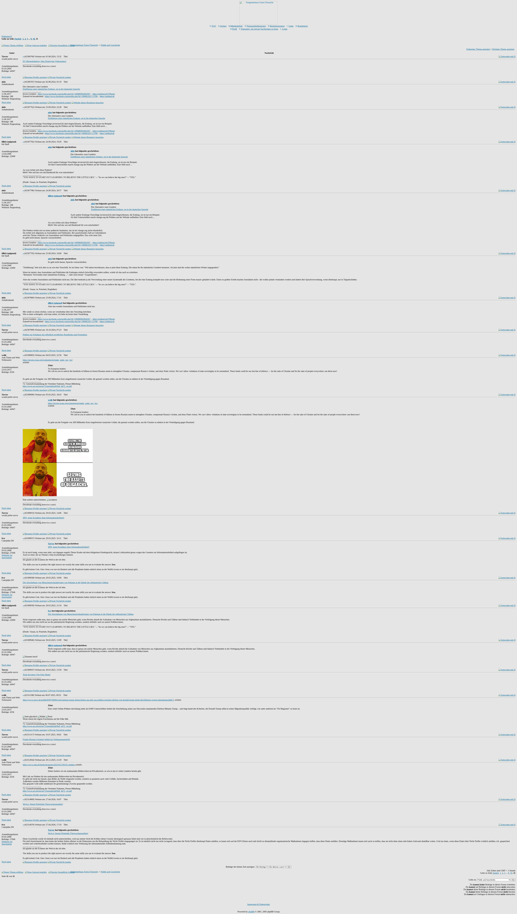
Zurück (17, 39)
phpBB (251, 911)
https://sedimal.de (107, 96)
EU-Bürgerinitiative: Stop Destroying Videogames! (44, 61)
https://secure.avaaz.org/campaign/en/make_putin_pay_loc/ (48, 360)
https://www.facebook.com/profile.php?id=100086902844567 (64, 94)
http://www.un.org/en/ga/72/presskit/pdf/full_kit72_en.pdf (47, 386)
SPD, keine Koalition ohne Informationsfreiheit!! (43, 518)
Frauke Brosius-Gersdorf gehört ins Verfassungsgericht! (46, 739)
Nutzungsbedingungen (256, 26)
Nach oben (6, 77)
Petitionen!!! (7, 36)
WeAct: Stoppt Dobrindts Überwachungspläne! (43, 804)
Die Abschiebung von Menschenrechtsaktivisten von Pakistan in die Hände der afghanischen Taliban (65, 582)
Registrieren (303, 26)
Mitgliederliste (236, 26)
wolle (50, 400)
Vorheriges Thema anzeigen (478, 49)
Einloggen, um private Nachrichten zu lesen (259, 29)
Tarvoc (51, 544)
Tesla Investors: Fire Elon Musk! (36, 675)
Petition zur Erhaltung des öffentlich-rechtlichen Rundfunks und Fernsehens (55, 335)
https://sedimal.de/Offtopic (104, 94)
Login (284, 29)
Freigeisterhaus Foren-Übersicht (84, 45)
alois (50, 112)
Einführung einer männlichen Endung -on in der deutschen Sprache (51, 89)
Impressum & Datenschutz (258, 904)
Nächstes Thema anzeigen (503, 49)
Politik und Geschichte (110, 45)
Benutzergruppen (277, 26)
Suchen (223, 26)
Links (291, 26)
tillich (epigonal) (55, 196)
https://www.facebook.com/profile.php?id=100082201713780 (71, 96)
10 (34, 39)
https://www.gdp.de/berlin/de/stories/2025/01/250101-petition (49, 765)
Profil (234, 29)
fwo (49, 611)
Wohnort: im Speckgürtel (7, 556)
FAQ (214, 26)
